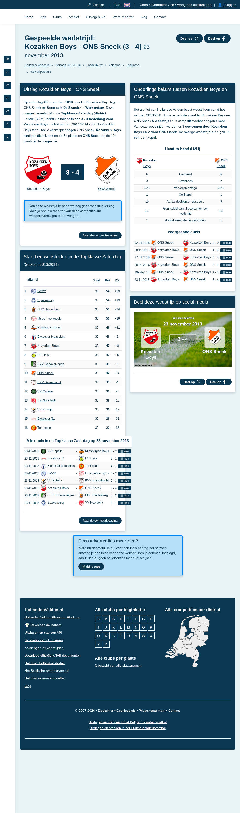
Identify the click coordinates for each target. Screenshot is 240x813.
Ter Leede (44, 428)
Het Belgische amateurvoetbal (47, 670)
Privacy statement (152, 711)
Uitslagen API (96, 17)
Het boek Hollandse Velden (45, 663)
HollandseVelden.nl (44, 609)
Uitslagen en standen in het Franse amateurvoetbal (128, 728)
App (43, 17)
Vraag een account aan (194, 5)
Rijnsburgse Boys (49, 327)
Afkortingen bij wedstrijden (44, 648)
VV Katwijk (45, 409)
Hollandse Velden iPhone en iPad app (52, 617)
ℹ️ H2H (124, 451)
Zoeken (98, 5)
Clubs (57, 17)
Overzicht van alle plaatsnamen (118, 665)
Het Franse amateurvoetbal (45, 678)
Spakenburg (46, 300)
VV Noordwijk (47, 400)
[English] (127, 5)
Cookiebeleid (126, 711)
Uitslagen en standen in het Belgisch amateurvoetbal (128, 722)
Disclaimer (105, 711)
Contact (160, 17)
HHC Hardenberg (49, 309)
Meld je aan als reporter (47, 211)
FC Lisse (44, 355)
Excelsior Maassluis (51, 336)
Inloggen (230, 5)
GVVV (42, 291)
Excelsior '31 (46, 418)
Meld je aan (91, 566)
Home (28, 17)
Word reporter (123, 17)
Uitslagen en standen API (43, 632)
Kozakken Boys (48, 346)
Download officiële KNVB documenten (53, 655)
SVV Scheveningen (51, 364)
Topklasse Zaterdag (77, 113)
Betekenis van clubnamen (44, 640)
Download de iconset (45, 625)
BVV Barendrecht (49, 382)
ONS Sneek (46, 373)
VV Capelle (45, 391)
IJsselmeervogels (49, 318)
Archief (74, 17)
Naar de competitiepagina (100, 235)
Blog (144, 17)
